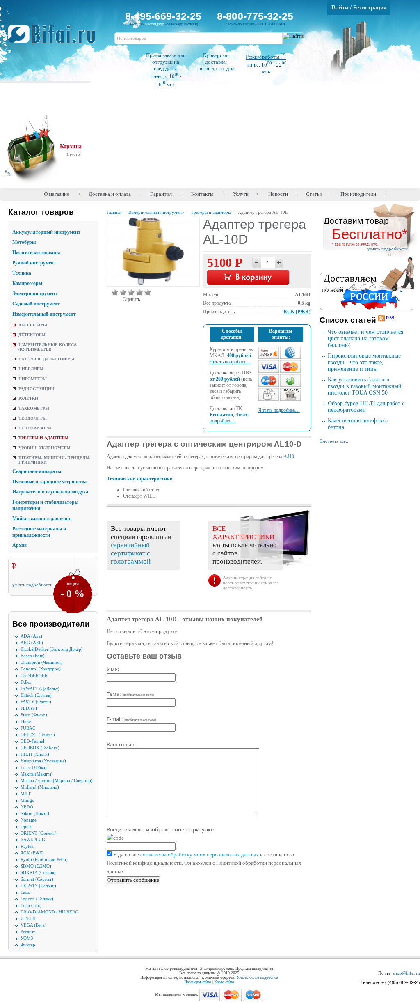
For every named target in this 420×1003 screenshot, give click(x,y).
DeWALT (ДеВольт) (40, 688)
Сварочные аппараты (36, 471)
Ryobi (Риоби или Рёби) (44, 859)
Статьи (314, 194)
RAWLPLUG (33, 839)
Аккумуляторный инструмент (46, 232)
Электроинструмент (34, 293)
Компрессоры (27, 283)
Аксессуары (32, 325)
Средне (131, 292)
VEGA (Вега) (33, 925)
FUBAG (28, 727)
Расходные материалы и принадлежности (39, 532)
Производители (358, 194)
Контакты (202, 194)
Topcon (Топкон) (37, 898)
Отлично (148, 292)
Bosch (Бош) (33, 655)
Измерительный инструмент (44, 314)
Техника (21, 273)
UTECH (28, 918)
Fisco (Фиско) (34, 714)
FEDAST (29, 708)
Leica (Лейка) (34, 767)
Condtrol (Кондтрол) (41, 668)
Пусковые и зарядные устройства (49, 481)
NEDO (27, 806)
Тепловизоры (35, 428)
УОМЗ (27, 938)
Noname (29, 819)
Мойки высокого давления (42, 518)
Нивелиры (30, 369)
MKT (26, 793)
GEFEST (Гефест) (38, 734)
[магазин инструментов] (55, 38)
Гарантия (161, 194)
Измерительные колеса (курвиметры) (47, 346)
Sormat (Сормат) (37, 879)
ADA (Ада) (31, 635)
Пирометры (32, 378)
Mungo (27, 800)
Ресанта (28, 931)
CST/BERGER (34, 675)
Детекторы (32, 335)
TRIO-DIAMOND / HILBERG (49, 911)
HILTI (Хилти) (35, 754)
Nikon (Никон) (35, 813)
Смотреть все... (334, 440)
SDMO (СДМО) (36, 865)
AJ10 (288, 456)
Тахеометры (33, 408)
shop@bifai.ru (406, 973)
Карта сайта (224, 982)
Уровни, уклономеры (44, 447)
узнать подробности (32, 584)
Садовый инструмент (36, 304)
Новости (278, 194)
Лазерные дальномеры (46, 359)
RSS (390, 317)
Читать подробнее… (230, 362)
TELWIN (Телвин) (38, 885)
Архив (19, 545)
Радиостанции (36, 388)
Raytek (27, 846)
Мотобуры (24, 242)
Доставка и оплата (110, 194)
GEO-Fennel (32, 741)
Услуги (241, 194)
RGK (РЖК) (32, 852)
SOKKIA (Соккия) (38, 872)
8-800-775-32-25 (255, 16)
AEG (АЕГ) (32, 642)
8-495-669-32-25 (163, 16)
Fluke (26, 721)
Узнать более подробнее (257, 977)
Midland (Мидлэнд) (40, 787)
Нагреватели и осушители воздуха (50, 492)
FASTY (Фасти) (36, 701)
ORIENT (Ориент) (39, 833)
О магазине (56, 194)
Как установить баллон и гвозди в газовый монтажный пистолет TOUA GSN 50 (365, 386)
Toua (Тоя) (31, 905)
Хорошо (139, 292)
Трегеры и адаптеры (43, 438)
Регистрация (369, 7)
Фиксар (28, 944)
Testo (25, 892)
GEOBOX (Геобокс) (40, 747)
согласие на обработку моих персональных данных (199, 855)
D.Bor (26, 681)
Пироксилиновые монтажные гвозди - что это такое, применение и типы (364, 362)
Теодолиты (32, 418)
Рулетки (28, 398)
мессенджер (154, 24)
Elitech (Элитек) (36, 695)
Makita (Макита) (37, 773)
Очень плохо (115, 292)
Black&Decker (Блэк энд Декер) (52, 649)
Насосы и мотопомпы (36, 252)
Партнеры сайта (197, 982)
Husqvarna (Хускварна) (43, 760)
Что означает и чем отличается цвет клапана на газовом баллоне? (365, 338)
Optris (26, 826)
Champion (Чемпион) (41, 662)
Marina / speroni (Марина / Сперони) (57, 780)
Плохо (123, 292)
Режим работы (266, 57)
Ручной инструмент (34, 263)
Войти (339, 7)
